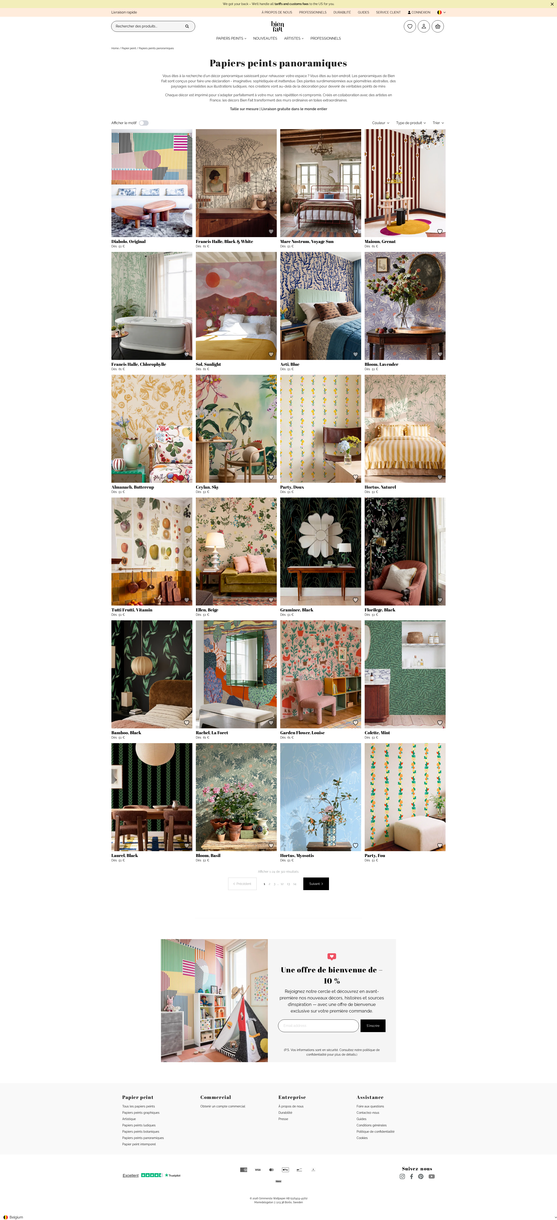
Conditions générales (372, 1125)
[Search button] (187, 26)
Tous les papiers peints (138, 1106)
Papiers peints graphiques (140, 1112)
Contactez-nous (368, 1112)
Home (115, 48)
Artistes (292, 38)
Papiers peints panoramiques (143, 1138)
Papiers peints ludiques (139, 1125)
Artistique (129, 1119)
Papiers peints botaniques (140, 1131)
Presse (283, 1119)
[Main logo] (278, 26)
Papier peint (129, 48)
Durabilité (342, 12)
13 (288, 884)
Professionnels (313, 12)
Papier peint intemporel (139, 1144)
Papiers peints (229, 38)
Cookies (362, 1138)
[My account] (424, 26)
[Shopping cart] (438, 26)
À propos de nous (277, 12)
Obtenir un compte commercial (222, 1106)
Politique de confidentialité (375, 1131)
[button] (440, 12)
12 (282, 884)
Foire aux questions (370, 1106)
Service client (388, 12)
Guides (363, 12)
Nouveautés (265, 38)
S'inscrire (373, 1026)
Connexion (421, 12)
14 (294, 884)
